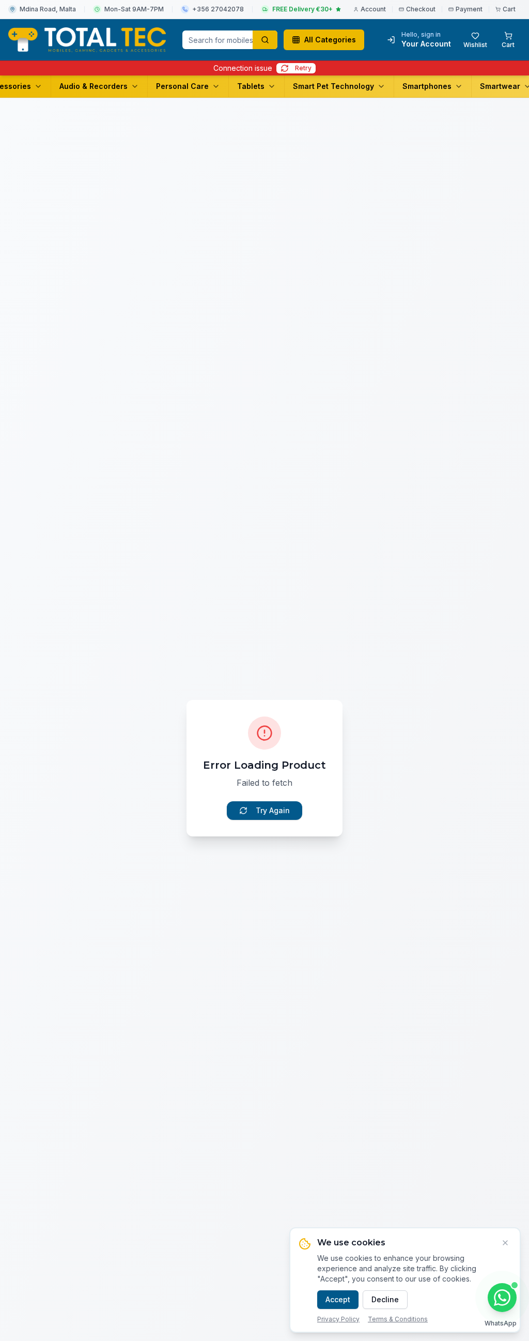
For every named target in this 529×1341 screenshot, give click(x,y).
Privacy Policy (338, 1319)
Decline (385, 1299)
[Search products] (265, 40)
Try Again (273, 810)
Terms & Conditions (398, 1319)
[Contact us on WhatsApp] (502, 1297)
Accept (337, 1299)
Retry (303, 68)
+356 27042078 (218, 9)
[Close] (505, 1243)
